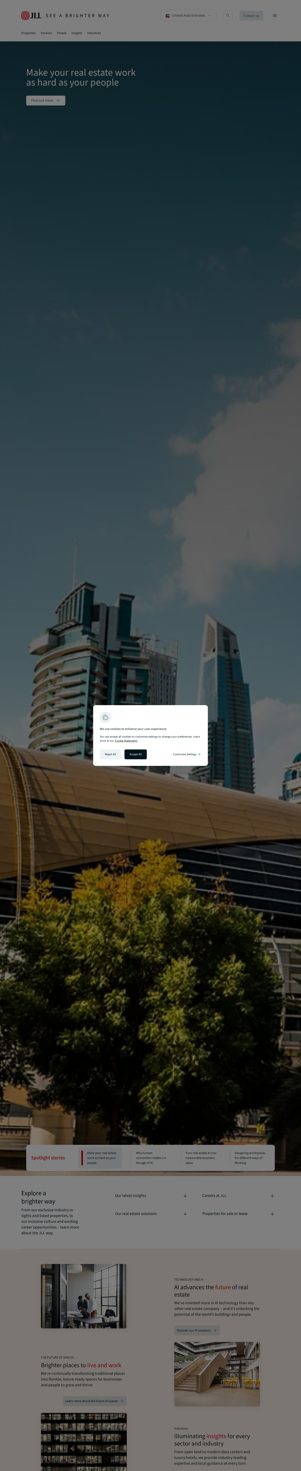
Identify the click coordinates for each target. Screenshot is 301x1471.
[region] (150, 735)
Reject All (110, 754)
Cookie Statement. (126, 741)
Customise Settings (187, 754)
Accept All (136, 754)
